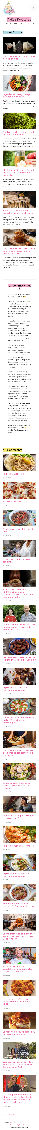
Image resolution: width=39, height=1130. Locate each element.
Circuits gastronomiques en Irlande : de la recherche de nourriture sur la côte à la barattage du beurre (17, 1098)
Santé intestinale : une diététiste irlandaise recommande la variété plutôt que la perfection (19, 593)
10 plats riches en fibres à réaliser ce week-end (16, 688)
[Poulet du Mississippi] (19, 470)
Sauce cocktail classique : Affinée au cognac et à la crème (16, 785)
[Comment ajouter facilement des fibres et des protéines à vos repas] (19, 746)
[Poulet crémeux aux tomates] (19, 842)
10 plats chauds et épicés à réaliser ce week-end (17, 874)
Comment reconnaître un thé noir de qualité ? (19, 57)
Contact (25, 1125)
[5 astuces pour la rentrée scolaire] (19, 555)
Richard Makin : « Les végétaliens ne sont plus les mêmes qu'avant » (17, 969)
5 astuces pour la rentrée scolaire (16, 560)
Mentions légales (15, 1125)
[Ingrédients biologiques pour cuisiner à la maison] (19, 90)
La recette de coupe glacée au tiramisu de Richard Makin (19, 1033)
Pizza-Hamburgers (13, 501)
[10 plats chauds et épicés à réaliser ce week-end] (19, 869)
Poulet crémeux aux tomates (18, 845)
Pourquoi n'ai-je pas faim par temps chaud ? (18, 817)
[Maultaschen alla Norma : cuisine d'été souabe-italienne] (19, 900)
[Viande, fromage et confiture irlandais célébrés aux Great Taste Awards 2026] (19, 1058)
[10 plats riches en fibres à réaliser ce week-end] (19, 683)
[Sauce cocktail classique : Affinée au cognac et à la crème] (19, 779)
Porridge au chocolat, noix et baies (18, 530)
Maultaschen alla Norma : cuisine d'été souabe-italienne (19, 905)
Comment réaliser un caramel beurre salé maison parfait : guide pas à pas (19, 251)
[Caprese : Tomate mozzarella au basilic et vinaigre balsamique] (19, 714)
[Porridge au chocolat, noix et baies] (19, 525)
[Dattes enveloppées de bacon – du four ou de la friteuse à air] (19, 653)
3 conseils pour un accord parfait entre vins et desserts (18, 212)
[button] (28, 8)
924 (8, 1115)
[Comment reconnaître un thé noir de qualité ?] (19, 52)
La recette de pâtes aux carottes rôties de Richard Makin (16, 1002)
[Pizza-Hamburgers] (19, 497)
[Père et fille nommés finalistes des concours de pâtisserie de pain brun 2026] (19, 621)
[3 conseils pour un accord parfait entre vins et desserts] (19, 206)
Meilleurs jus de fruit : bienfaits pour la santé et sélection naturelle (19, 173)
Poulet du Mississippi (13, 473)
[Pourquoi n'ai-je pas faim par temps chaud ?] (19, 812)
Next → (13, 1115)
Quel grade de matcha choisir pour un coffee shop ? (19, 133)
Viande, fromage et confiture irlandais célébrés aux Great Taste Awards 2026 (18, 1064)
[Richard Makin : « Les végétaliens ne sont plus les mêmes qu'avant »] (19, 962)
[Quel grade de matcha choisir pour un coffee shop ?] (19, 128)
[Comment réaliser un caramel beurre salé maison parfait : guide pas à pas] (19, 244)
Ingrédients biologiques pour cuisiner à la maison (18, 95)
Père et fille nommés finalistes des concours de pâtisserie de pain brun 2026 (19, 627)
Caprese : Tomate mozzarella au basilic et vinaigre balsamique (18, 720)
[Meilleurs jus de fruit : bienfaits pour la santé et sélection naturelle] (19, 166)
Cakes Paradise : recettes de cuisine (21, 1123)
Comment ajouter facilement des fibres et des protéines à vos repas (18, 753)
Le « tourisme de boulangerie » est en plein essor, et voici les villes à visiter (19, 936)
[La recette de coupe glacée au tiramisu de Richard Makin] (19, 1028)
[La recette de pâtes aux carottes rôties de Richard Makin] (19, 995)
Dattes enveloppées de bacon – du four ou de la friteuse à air (19, 658)
